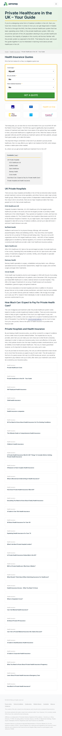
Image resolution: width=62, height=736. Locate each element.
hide (16, 155)
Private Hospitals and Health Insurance (18, 180)
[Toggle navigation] (56, 3)
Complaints (46, 704)
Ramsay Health (13, 171)
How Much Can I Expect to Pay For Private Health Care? (23, 177)
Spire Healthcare (14, 168)
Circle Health (13, 174)
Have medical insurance (14, 83)
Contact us (7, 706)
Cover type (11, 67)
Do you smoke (12, 75)
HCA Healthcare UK (15, 162)
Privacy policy (8, 704)
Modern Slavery (38, 704)
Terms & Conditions (18, 704)
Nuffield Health (13, 165)
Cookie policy (28, 704)
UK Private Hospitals (13, 160)
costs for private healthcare (35, 319)
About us (53, 704)
